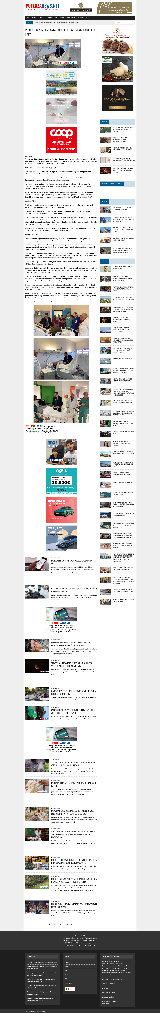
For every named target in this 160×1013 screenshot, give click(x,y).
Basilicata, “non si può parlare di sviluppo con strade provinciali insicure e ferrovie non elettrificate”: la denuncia (123, 370)
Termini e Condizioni (108, 984)
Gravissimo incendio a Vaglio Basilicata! (123, 358)
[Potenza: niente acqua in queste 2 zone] (105, 487)
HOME (28, 18)
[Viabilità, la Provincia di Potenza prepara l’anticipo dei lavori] (105, 604)
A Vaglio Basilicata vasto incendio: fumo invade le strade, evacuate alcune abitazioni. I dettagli (123, 330)
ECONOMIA (49, 18)
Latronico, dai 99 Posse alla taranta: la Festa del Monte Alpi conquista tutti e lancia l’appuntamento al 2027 (123, 250)
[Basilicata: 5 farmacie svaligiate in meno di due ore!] (105, 435)
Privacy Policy (106, 988)
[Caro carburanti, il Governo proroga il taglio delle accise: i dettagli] (105, 211)
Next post (68, 924)
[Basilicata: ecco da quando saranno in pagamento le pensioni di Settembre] (105, 383)
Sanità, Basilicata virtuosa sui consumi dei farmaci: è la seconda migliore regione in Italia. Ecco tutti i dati (123, 413)
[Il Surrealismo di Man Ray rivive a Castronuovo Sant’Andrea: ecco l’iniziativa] (105, 162)
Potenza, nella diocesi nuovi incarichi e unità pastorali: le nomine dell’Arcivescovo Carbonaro (122, 139)
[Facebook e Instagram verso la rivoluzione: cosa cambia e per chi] (37, 569)
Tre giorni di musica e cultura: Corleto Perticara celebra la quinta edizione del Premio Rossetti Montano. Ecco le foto (123, 535)
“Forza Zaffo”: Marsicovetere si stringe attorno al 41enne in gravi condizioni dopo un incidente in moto (124, 505)
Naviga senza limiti (108, 997)
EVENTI (62, 18)
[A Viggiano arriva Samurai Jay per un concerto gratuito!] (105, 271)
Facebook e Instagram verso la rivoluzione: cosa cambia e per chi (42, 962)
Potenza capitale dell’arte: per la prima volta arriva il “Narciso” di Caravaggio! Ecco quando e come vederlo (123, 309)
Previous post (56, 924)
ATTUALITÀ (34, 18)
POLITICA (42, 18)
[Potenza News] (42, 6)
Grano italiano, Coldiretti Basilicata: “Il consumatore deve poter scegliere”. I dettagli (123, 319)
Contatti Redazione (108, 992)
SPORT (56, 18)
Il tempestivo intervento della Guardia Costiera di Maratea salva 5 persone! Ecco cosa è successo (123, 219)
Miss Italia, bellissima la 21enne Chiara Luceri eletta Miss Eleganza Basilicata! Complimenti (122, 546)
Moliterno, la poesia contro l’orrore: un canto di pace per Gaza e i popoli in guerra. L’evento (123, 230)
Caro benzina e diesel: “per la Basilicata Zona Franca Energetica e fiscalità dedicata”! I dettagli (122, 350)
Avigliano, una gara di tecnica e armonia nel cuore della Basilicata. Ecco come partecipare (123, 129)
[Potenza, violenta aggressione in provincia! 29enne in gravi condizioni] (105, 476)
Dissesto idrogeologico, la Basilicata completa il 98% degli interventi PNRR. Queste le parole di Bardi (122, 279)
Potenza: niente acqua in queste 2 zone (122, 482)
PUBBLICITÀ (88, 18)
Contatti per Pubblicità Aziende (112, 979)
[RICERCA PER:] (124, 22)
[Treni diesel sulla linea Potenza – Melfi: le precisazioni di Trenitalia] (105, 517)
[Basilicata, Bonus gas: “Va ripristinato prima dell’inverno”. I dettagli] (37, 792)
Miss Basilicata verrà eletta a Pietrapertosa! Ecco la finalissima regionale (121, 443)
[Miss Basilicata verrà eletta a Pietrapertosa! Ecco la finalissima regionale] (105, 446)
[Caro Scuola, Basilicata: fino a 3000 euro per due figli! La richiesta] (105, 242)
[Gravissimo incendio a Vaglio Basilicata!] (105, 363)
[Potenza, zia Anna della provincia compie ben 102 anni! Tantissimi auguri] (105, 572)
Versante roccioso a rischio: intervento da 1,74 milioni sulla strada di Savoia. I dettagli (123, 289)
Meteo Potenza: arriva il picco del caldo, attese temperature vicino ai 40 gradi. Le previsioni (123, 170)
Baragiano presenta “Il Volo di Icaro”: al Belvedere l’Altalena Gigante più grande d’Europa (123, 464)
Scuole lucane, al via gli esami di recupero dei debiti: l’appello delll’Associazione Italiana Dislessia (123, 525)
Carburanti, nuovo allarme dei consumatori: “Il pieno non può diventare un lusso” (123, 423)
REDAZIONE (80, 18)
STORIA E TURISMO (70, 18)
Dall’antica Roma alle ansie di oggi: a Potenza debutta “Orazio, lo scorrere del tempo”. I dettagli (123, 340)
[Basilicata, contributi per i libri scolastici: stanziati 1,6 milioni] (105, 497)
